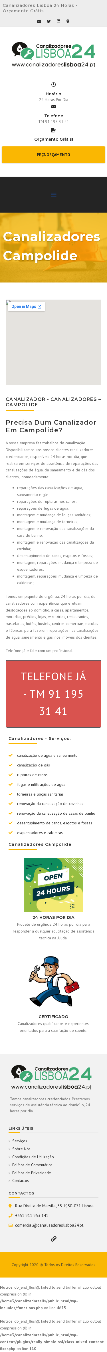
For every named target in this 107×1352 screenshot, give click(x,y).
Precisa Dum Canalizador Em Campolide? (51, 426)
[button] (53, 155)
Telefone (53, 115)
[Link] (53, 1239)
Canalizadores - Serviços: (40, 738)
